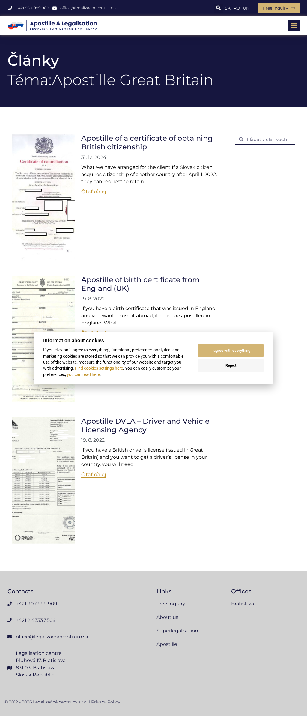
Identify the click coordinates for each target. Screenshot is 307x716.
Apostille (166, 644)
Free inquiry (170, 604)
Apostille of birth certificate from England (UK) (140, 284)
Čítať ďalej (93, 192)
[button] (218, 8)
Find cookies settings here (99, 368)
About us (167, 617)
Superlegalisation (177, 631)
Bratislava (242, 604)
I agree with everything (230, 350)
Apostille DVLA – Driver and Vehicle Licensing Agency (145, 425)
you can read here (83, 374)
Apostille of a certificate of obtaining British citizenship (147, 142)
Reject (230, 365)
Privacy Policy (105, 702)
